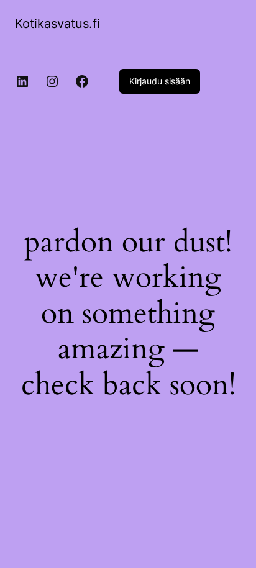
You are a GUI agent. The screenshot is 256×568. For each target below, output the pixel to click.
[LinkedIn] (22, 81)
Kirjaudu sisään (159, 81)
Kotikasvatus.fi (57, 23)
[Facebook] (82, 81)
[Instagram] (52, 81)
